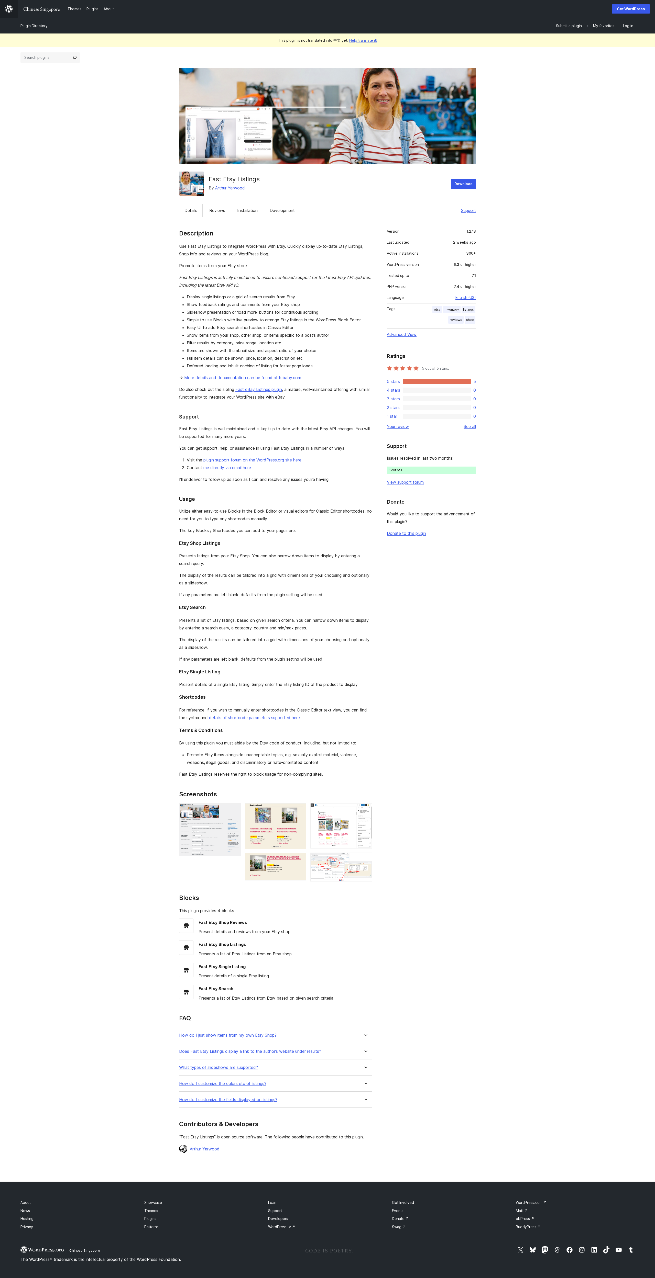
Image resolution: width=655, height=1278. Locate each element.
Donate (400, 1218)
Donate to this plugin (406, 533)
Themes (151, 1210)
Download (463, 184)
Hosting (27, 1218)
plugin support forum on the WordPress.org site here (252, 459)
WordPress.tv (281, 1227)
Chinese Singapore (84, 1250)
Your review (398, 426)
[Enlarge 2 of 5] (299, 810)
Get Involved (403, 1202)
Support (468, 210)
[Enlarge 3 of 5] (299, 860)
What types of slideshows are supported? (218, 1067)
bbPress (525, 1218)
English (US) (465, 297)
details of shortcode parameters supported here (254, 717)
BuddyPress (528, 1227)
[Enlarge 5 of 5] (365, 859)
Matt (522, 1210)
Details (190, 210)
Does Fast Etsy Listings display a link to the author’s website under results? (250, 1051)
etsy (437, 309)
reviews (456, 320)
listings (468, 309)
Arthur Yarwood (230, 187)
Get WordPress (631, 9)
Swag (399, 1227)
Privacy (26, 1227)
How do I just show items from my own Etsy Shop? (228, 1035)
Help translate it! (363, 40)
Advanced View (402, 334)
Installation (247, 210)
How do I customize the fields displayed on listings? (228, 1099)
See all (470, 426)
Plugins (150, 1218)
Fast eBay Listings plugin (258, 389)
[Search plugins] (75, 57)
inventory (452, 309)
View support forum (405, 482)
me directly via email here (227, 467)
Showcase (153, 1202)
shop (470, 320)
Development (282, 210)
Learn (273, 1202)
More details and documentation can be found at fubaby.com (242, 377)
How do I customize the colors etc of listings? (222, 1083)
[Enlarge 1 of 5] (233, 810)
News (25, 1210)
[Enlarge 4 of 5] (365, 810)
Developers (278, 1218)
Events (397, 1210)
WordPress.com (531, 1202)
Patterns (151, 1227)
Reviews (217, 210)
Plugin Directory (34, 26)
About (25, 1202)
